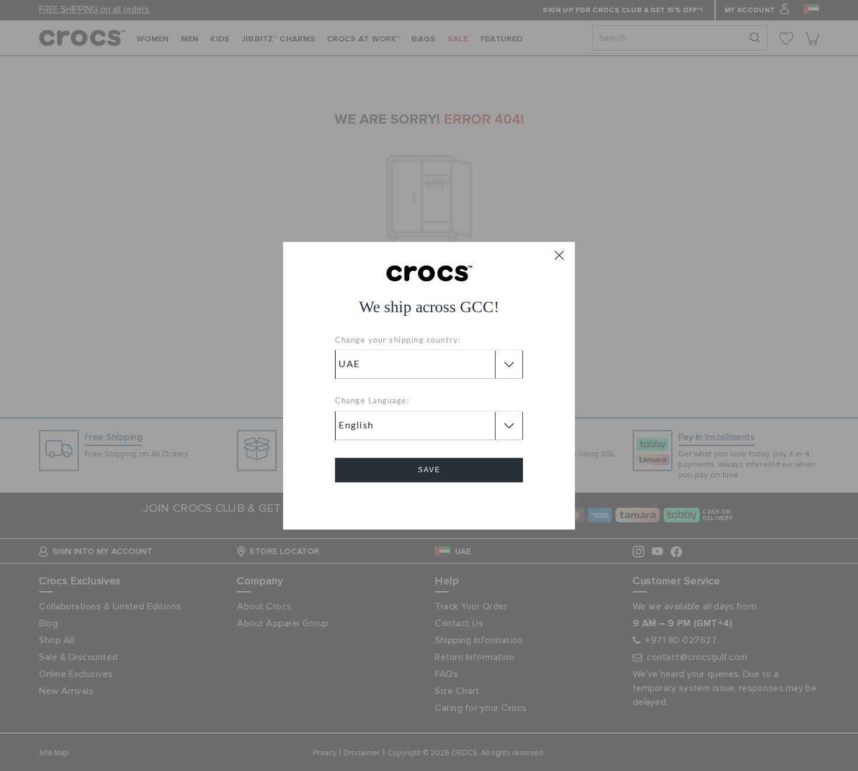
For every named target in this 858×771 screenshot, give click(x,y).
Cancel (429, 503)
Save (429, 470)
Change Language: (372, 402)
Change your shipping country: (398, 340)
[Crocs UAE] (429, 272)
